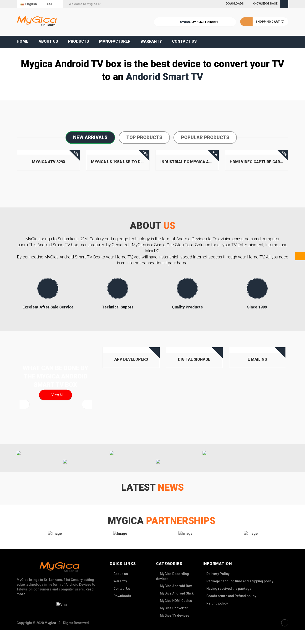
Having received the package (228, 588)
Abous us (120, 574)
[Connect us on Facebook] (284, 622)
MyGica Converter (174, 608)
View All (57, 395)
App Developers (131, 359)
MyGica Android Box (176, 586)
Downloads (122, 596)
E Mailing (257, 359)
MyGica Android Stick (176, 593)
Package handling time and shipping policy (239, 581)
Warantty (120, 581)
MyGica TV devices (174, 615)
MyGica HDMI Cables (176, 601)
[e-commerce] (37, 22)
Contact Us (121, 588)
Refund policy (217, 603)
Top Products (144, 137)
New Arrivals (90, 137)
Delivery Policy (217, 574)
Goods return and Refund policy (231, 596)
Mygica (51, 623)
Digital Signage (194, 359)
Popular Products (205, 137)
